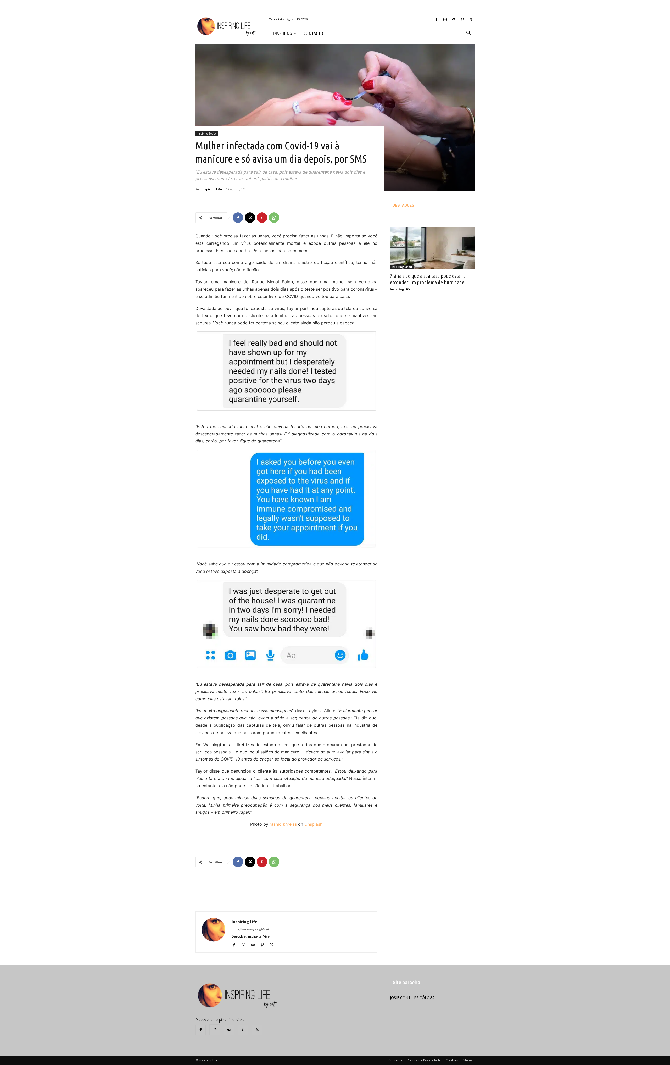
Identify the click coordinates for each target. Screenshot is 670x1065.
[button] (468, 33)
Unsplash (313, 824)
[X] (471, 19)
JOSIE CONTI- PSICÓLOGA (412, 997)
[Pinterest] (462, 19)
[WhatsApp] (274, 217)
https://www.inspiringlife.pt (250, 929)
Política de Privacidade (424, 1060)
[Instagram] (445, 19)
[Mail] (453, 19)
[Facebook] (436, 19)
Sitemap (469, 1060)
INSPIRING (282, 33)
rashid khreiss (283, 824)
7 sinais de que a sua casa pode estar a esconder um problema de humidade (428, 279)
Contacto (395, 1060)
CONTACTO (313, 33)
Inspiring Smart (402, 267)
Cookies (452, 1060)
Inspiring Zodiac (206, 133)
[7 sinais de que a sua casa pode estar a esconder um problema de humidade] (432, 248)
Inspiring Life (212, 189)
